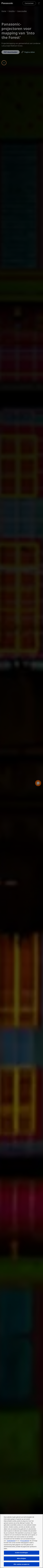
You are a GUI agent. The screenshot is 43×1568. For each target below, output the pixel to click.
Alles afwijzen (21, 1558)
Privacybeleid (24, 1541)
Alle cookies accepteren (21, 1564)
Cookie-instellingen (21, 1552)
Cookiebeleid (11, 1541)
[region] (21, 1541)
